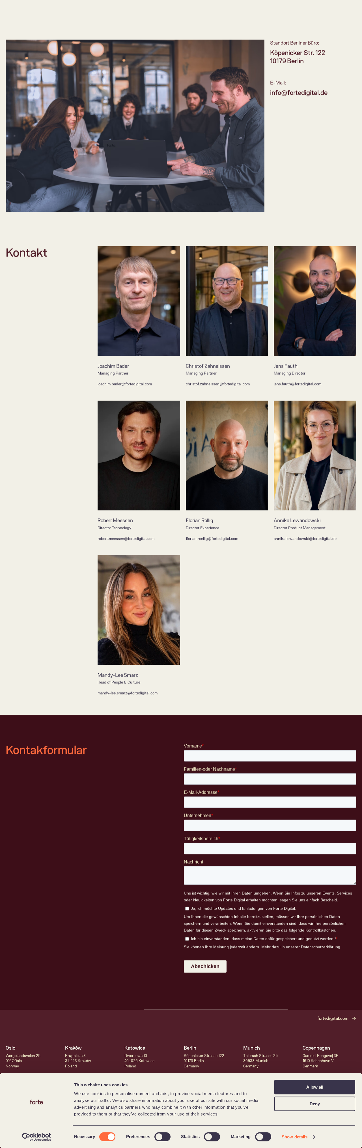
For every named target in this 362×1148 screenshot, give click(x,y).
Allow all (314, 1087)
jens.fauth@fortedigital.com (297, 384)
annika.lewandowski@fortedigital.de (305, 538)
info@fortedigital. (295, 93)
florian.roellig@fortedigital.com (212, 538)
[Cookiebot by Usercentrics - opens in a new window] (36, 1137)
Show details (294, 1136)
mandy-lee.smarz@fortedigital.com (128, 693)
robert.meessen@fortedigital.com (126, 538)
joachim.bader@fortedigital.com (125, 384)
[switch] (162, 1136)
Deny (315, 1103)
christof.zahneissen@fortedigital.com (218, 384)
